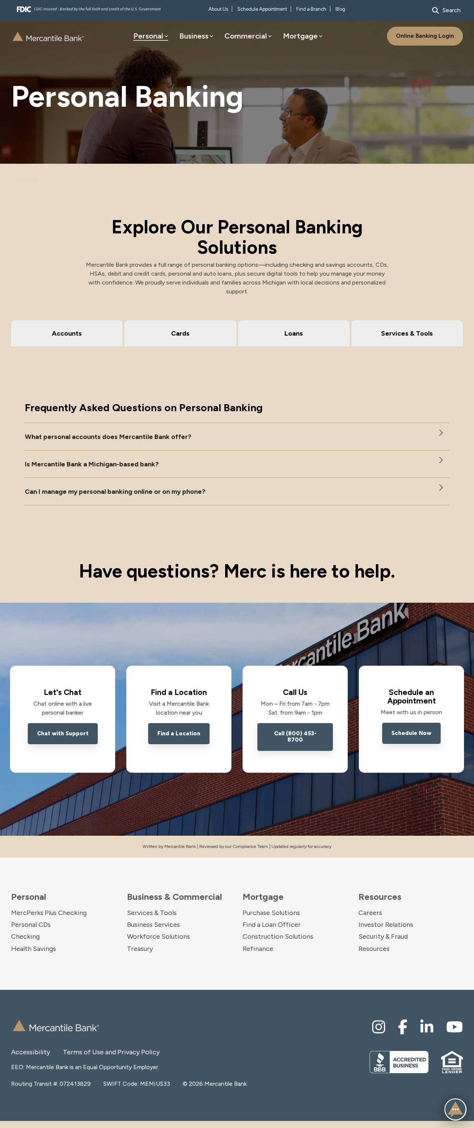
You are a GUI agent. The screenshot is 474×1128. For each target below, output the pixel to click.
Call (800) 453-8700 (295, 736)
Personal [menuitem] (28, 897)
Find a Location (178, 733)
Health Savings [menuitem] (33, 949)
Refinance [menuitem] (258, 949)
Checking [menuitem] (25, 936)
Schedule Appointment (262, 9)
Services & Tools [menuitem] (152, 913)
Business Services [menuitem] (153, 925)
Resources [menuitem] (379, 897)
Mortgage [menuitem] (263, 897)
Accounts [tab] (67, 333)
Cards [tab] (180, 333)
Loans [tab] (293, 333)
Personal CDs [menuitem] (31, 925)
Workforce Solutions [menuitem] (158, 936)
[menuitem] (378, 1026)
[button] (237, 436)
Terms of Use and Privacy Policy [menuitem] (89, 1052)
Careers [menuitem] (370, 913)
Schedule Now (411, 733)
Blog (340, 9)
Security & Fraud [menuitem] (383, 936)
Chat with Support (63, 733)
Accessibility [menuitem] (30, 1052)
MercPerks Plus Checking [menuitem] (49, 913)
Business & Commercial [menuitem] (174, 897)
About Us (218, 9)
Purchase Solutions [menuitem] (271, 913)
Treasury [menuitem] (140, 949)
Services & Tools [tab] (407, 333)
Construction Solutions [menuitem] (278, 936)
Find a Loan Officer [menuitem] (272, 925)
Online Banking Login (425, 35)
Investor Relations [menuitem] (385, 925)
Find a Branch (311, 9)
